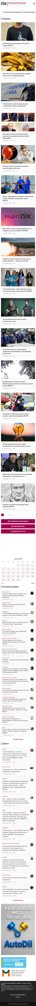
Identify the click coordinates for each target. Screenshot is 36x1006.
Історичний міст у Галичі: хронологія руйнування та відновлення (15, 770)
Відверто (5, 828)
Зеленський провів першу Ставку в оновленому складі (15, 320)
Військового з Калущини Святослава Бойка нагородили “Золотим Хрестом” (17, 475)
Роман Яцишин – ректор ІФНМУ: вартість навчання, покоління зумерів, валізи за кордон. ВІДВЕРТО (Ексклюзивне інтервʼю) (16, 833)
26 (3, 580)
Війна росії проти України (9, 638)
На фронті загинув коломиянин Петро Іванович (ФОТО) (16, 505)
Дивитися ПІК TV (19, 531)
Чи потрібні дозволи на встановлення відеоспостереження (14, 632)
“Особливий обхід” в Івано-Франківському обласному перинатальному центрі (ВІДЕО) (17, 290)
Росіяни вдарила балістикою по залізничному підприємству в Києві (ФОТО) (13, 642)
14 (13, 573)
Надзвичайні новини (8, 717)
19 (3, 576)
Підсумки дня (19, 526)
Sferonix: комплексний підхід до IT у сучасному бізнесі (14, 605)
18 (32, 573)
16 (23, 573)
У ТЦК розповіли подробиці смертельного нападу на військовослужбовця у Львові (16, 614)
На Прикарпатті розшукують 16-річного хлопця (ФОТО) (16, 44)
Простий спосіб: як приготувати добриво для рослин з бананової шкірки (17, 74)
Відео (3, 727)
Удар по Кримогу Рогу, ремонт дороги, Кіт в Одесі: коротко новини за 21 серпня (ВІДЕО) (15, 731)
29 (18, 580)
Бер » (33, 583)
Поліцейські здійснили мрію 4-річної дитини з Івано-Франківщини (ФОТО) (16, 415)
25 (32, 576)
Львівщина (5, 611)
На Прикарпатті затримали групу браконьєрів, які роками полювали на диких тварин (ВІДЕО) (18, 384)
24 (27, 576)
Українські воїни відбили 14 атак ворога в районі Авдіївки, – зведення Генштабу (17, 260)
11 (32, 569)
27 (8, 580)
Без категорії (5, 592)
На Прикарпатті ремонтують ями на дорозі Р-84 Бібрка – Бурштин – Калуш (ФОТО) (14, 709)
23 (23, 576)
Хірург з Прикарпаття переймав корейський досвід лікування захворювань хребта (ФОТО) (18, 198)
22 (18, 576)
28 (13, 580)
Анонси (4, 620)
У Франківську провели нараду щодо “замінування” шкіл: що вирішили (15, 105)
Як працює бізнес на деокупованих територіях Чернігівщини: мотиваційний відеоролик (17, 351)
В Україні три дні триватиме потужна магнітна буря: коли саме (15, 167)
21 (13, 576)
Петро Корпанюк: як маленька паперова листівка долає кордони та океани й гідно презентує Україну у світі (16, 891)
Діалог (5, 743)
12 (3, 573)
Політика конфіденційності (18, 994)
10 (27, 569)
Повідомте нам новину (19, 521)
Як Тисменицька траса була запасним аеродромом (15, 878)
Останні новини (10, 586)
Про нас (18, 997)
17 (27, 573)
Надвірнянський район (8, 697)
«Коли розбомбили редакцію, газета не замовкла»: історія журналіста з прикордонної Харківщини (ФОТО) (15, 848)
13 (8, 573)
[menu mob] (34, 4)
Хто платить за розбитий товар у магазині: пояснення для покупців (15, 691)
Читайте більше (18, 739)
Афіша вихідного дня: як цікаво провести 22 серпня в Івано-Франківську (15, 623)
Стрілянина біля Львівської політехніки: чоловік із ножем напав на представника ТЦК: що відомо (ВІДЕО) (15, 670)
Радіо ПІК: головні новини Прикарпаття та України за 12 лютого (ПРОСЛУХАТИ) (17, 230)
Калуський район (7, 706)
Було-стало (6, 767)
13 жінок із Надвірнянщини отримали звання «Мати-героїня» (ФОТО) (14, 700)
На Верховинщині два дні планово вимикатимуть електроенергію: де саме (16, 445)
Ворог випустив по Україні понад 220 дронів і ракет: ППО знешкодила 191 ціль (15, 651)
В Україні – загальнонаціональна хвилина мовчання (15, 660)
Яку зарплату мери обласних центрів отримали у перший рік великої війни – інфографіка (16, 136)
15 (18, 573)
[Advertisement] (13, 544)
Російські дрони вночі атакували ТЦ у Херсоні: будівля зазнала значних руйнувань (14, 595)
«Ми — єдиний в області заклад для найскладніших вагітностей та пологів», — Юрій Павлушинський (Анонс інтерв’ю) (16, 801)
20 (8, 576)
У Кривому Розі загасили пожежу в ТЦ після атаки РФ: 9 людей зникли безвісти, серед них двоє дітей (15, 681)
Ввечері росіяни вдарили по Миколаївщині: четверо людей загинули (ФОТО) (15, 720)
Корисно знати (6, 602)
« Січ (2, 583)
